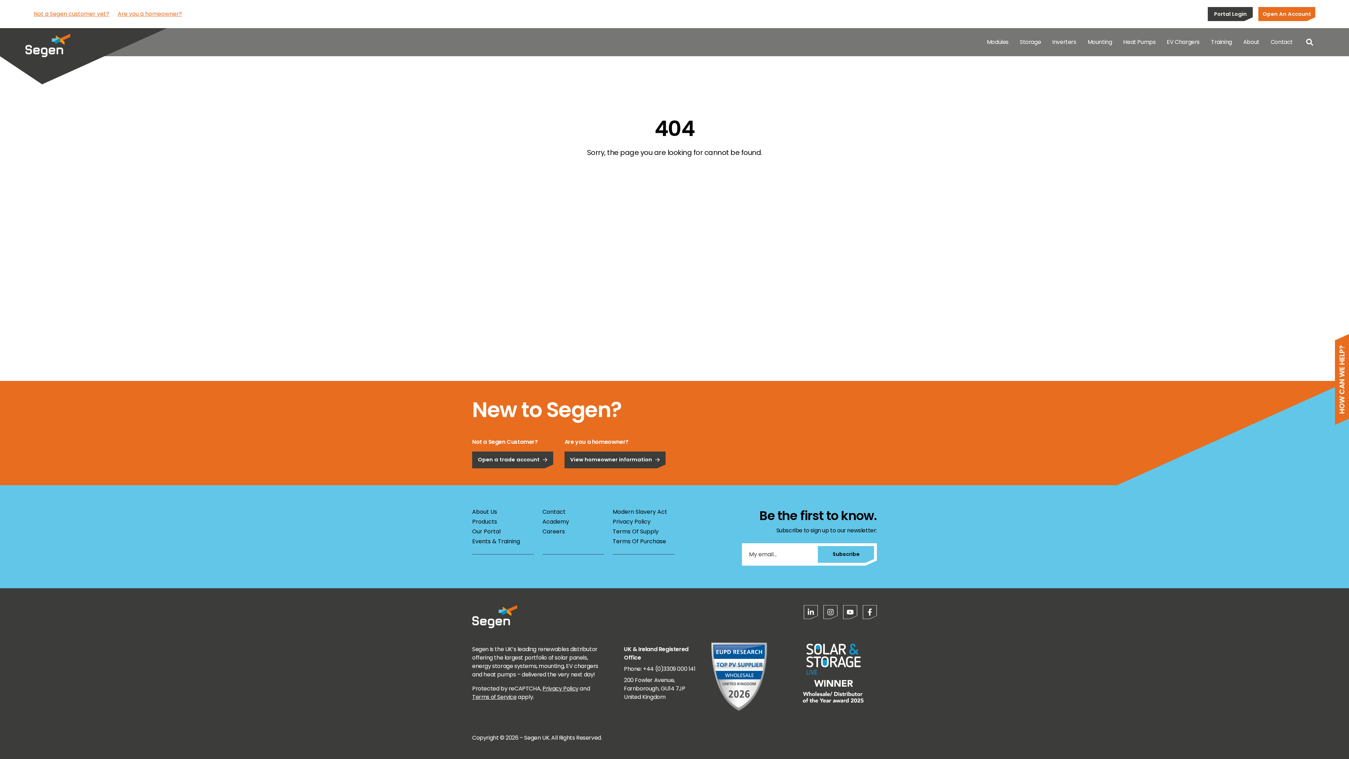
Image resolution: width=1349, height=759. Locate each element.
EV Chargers (1183, 42)
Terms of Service (494, 697)
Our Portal (486, 531)
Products (484, 522)
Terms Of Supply (636, 531)
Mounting (1100, 42)
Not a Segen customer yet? (71, 14)
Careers (553, 531)
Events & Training (496, 541)
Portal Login (1230, 14)
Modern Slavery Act (640, 512)
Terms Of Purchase (639, 541)
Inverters (1064, 42)
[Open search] (1309, 42)
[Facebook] (870, 612)
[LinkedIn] (811, 612)
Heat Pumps (1139, 42)
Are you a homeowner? (150, 14)
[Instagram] (830, 612)
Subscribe (846, 554)
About (1251, 42)
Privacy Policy (632, 522)
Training (1221, 42)
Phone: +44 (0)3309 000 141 (660, 669)
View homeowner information (611, 459)
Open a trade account (509, 459)
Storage (1030, 42)
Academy (555, 522)
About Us (484, 512)
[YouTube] (850, 612)
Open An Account (1287, 14)
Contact (1282, 42)
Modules (998, 42)
